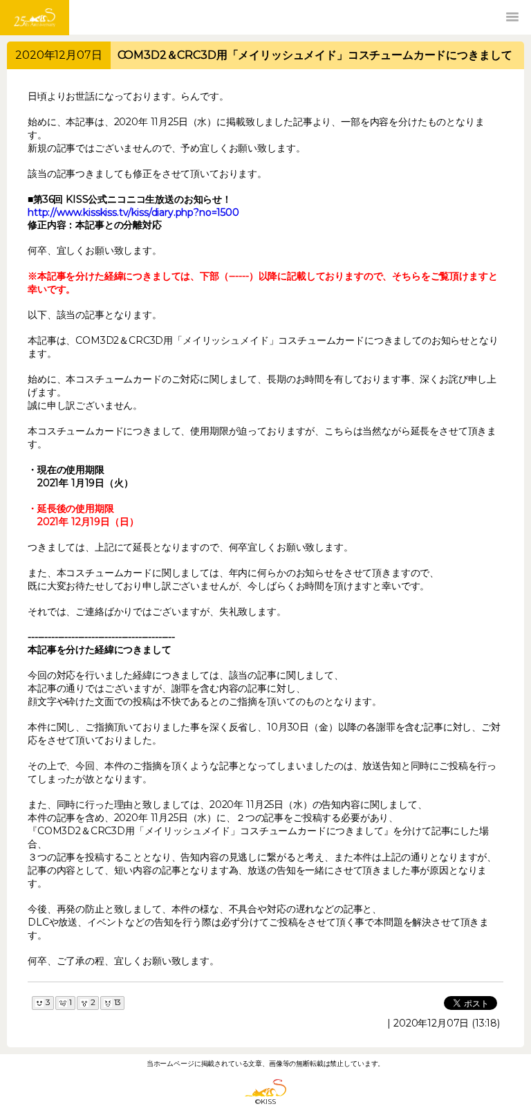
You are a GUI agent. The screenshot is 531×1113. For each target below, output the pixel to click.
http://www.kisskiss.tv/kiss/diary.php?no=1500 (133, 212)
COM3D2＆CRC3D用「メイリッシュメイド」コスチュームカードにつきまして (315, 55)
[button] (512, 17)
